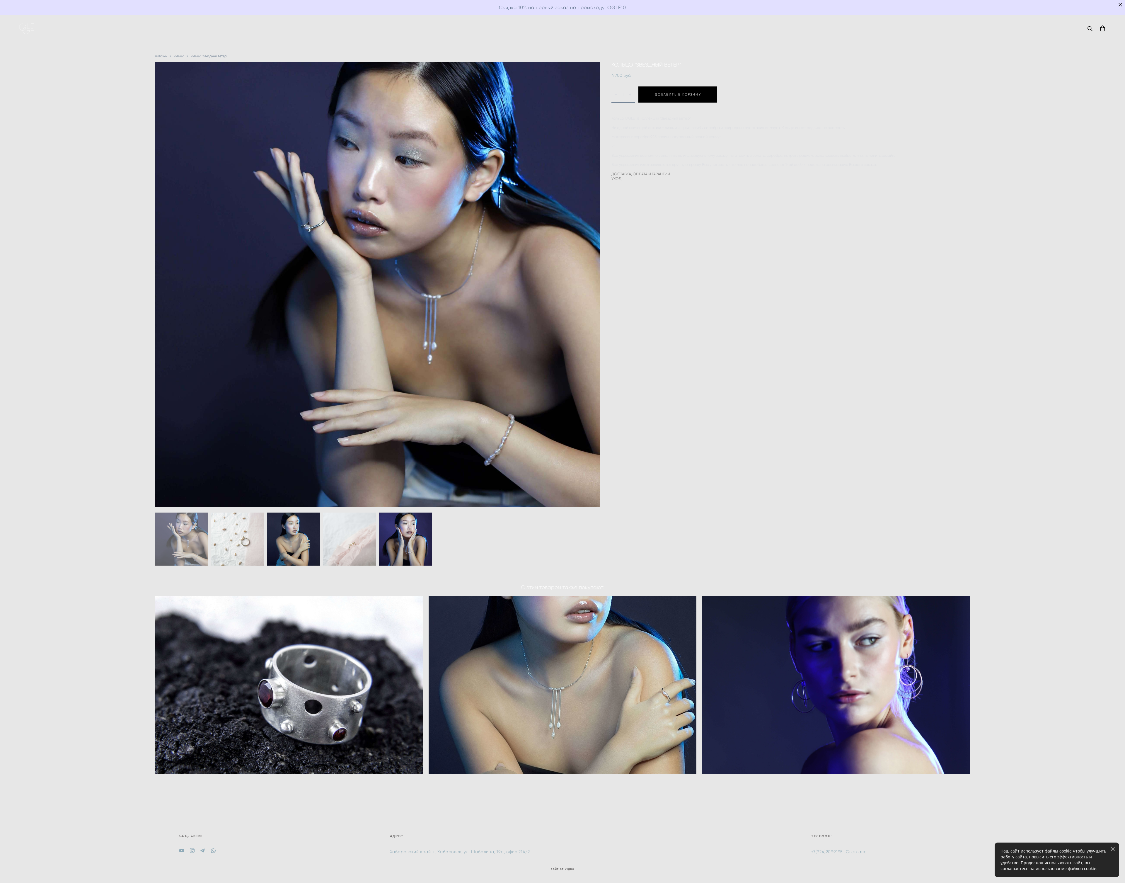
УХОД (616, 178)
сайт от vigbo (562, 868)
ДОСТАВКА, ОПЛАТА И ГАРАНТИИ (640, 174)
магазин (161, 56)
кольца (179, 56)
